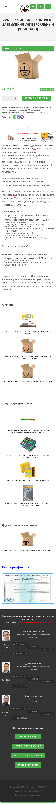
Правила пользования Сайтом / (28, 791)
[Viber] (22, 117)
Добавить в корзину (36, 98)
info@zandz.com (19, 644)
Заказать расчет (28, 736)
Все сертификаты (16, 567)
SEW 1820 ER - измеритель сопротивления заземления (28, 481)
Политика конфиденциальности (28, 795)
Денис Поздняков (33, 664)
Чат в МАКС (33, 647)
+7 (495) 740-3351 (20, 653)
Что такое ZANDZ (17, 787)
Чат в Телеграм (46, 649)
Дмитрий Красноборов (33, 631)
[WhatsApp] (14, 117)
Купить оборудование (28, 746)
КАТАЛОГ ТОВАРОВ (12, 48)
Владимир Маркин (33, 696)
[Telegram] (18, 117)
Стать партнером (28, 765)
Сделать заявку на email (28, 756)
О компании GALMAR (36, 787)
